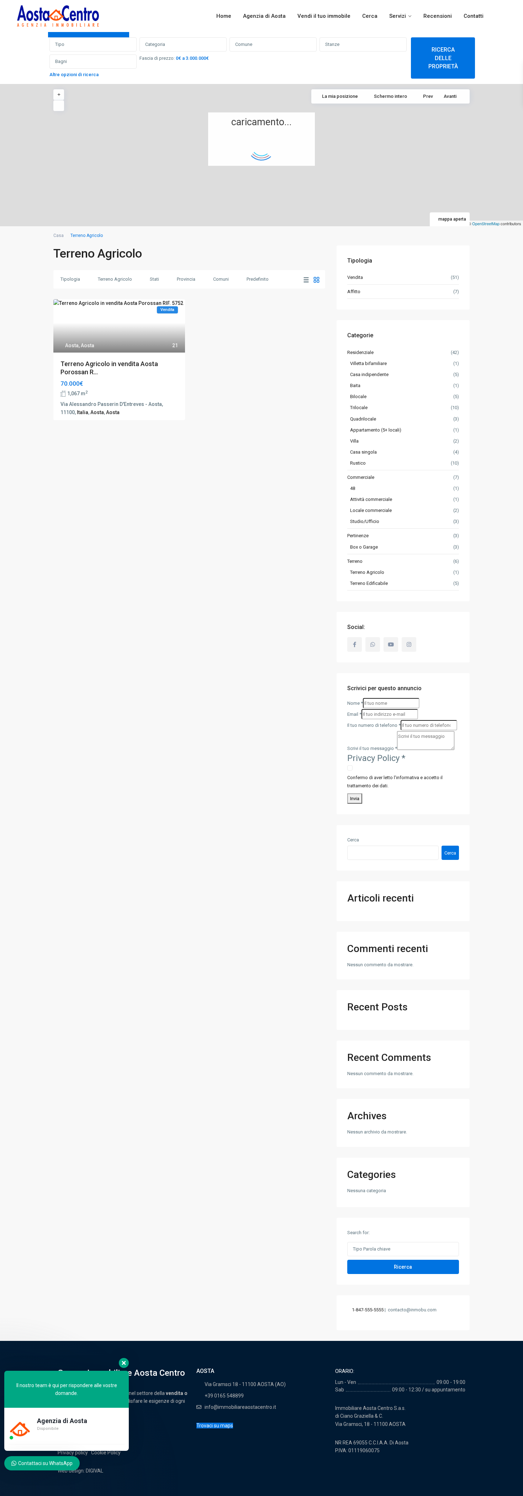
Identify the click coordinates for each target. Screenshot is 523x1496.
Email (354, 714)
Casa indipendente (369, 374)
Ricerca (403, 1267)
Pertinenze (358, 535)
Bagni (61, 61)
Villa (354, 441)
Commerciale (360, 477)
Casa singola (363, 452)
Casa (58, 235)
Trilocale (359, 407)
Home (223, 16)
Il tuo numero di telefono (374, 725)
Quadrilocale (363, 419)
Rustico (358, 463)
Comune (243, 44)
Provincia (186, 279)
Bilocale (358, 396)
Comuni (221, 279)
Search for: (358, 1232)
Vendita (355, 277)
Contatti (474, 16)
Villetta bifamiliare (368, 363)
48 (352, 488)
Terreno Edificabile (369, 583)
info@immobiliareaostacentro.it (240, 1407)
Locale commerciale (371, 510)
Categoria (155, 44)
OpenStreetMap (486, 223)
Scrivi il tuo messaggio (372, 748)
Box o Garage (364, 547)
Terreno (355, 561)
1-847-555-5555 (368, 1309)
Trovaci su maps (214, 1425)
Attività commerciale (371, 499)
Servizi (397, 16)
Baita (355, 385)
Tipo (59, 44)
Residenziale (360, 352)
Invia (354, 798)
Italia (82, 412)
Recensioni (437, 16)
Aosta (72, 345)
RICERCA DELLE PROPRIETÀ (443, 57)
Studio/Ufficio (364, 521)
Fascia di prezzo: (157, 58)
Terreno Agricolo (115, 279)
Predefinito (258, 279)
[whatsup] (372, 644)
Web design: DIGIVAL (80, 1471)
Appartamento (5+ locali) (375, 430)
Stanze (332, 44)
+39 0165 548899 (224, 1396)
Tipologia (70, 279)
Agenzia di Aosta (264, 16)
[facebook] (354, 644)
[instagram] (409, 644)
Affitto (353, 291)
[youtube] (391, 644)
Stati (154, 279)
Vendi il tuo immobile (323, 16)
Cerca (369, 16)
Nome (355, 703)
